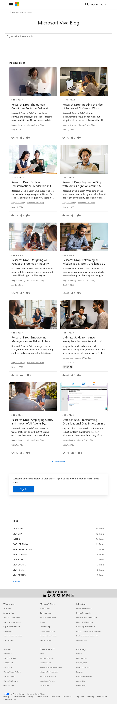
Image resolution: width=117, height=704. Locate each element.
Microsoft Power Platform (12, 672)
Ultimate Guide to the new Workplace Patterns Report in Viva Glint (83, 339)
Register (94, 4)
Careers (79, 653)
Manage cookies (42, 697)
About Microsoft (81, 658)
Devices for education (83, 613)
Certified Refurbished (47, 631)
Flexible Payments (46, 640)
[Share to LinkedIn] (44, 595)
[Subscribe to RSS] (67, 595)
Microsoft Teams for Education (86, 617)
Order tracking (45, 627)
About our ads (102, 697)
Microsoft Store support (48, 617)
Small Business (8, 686)
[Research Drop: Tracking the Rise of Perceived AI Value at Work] (84, 81)
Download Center (46, 613)
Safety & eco (79, 697)
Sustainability (81, 686)
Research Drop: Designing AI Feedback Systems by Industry (30, 261)
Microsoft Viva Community (22, 12)
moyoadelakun (68, 440)
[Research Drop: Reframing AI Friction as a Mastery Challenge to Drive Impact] (84, 237)
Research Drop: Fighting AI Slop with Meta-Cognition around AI (82, 184)
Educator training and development (88, 631)
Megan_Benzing (18, 125)
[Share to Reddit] (58, 595)
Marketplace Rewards (47, 681)
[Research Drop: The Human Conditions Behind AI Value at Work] (33, 81)
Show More (60, 461)
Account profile (45, 608)
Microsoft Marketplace (48, 676)
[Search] (87, 4)
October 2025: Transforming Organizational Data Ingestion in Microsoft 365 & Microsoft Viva (82, 421)
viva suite (18, 528)
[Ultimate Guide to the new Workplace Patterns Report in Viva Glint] (84, 314)
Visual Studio (44, 686)
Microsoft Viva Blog (35, 125)
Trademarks (67, 697)
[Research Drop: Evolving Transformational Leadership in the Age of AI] (33, 159)
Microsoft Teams (9, 676)
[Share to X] (53, 595)
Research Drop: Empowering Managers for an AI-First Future (30, 339)
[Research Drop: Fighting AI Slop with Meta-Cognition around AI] (84, 159)
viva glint (18, 533)
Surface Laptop (8, 613)
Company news (81, 663)
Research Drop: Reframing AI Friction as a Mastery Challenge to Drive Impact (83, 261)
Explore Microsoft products (12, 636)
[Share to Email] (72, 595)
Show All (16, 580)
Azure (42, 653)
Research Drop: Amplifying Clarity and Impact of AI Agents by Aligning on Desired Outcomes (32, 421)
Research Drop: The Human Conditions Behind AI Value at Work (29, 106)
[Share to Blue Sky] (63, 595)
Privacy (30, 697)
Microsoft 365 (8, 667)
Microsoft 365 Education (84, 622)
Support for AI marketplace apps (51, 667)
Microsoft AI (7, 653)
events (16, 539)
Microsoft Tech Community (49, 672)
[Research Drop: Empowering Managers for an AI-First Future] (33, 314)
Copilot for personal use (11, 627)
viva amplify (19, 575)
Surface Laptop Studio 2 (11, 617)
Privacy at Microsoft (83, 667)
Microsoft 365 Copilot (10, 681)
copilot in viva (21, 544)
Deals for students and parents (87, 636)
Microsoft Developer (47, 658)
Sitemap (6, 697)
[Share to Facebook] (49, 595)
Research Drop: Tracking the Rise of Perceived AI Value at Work (82, 106)
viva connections (22, 549)
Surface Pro (7, 608)
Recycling (90, 697)
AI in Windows (8, 631)
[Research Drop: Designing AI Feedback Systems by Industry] (33, 237)
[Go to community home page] (17, 4)
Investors (79, 672)
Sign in (23, 489)
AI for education (81, 640)
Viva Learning (20, 554)
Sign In (103, 4)
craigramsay (67, 358)
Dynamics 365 (8, 663)
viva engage (19, 564)
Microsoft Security (9, 658)
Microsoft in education (84, 608)
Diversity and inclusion (84, 676)
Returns (42, 622)
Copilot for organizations (12, 622)
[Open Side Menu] (11, 4)
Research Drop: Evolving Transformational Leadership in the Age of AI (32, 184)
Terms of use (55, 697)
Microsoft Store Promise (48, 636)
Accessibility (80, 681)
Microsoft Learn (45, 663)
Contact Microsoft (19, 697)
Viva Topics (19, 559)
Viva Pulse (18, 569)
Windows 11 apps (9, 640)
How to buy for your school (85, 627)
